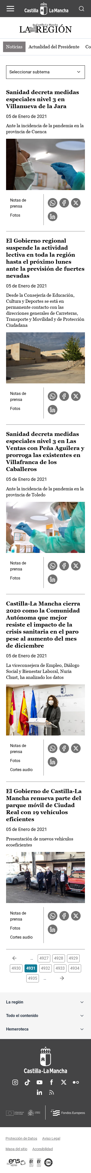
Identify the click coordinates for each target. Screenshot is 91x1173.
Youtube (39, 1082)
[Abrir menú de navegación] (10, 8)
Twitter (64, 1082)
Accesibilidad (42, 1149)
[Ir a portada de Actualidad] (45, 29)
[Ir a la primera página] (18, 958)
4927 (44, 958)
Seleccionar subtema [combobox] (29, 71)
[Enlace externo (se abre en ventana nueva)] (39, 1162)
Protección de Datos (21, 1138)
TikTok (27, 1082)
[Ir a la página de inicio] (46, 8)
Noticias (14, 46)
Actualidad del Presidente (54, 46)
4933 (60, 968)
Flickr (76, 1082)
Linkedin (39, 1092)
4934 (74, 968)
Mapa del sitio (16, 1149)
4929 (73, 958)
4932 (45, 968)
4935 (32, 978)
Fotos (15, 215)
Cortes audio (21, 769)
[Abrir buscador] (81, 8)
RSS (52, 1092)
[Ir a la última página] (58, 978)
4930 (16, 968)
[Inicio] (45, 1060)
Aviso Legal (51, 1138)
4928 (58, 958)
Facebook (52, 1082)
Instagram (15, 1082)
